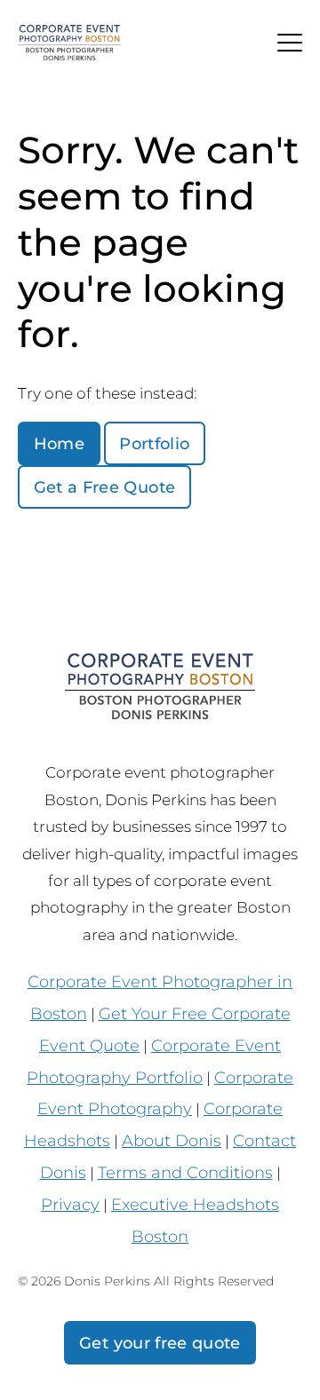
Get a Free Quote (105, 487)
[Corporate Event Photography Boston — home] (69, 43)
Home (59, 443)
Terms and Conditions (185, 1172)
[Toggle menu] (289, 42)
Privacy (70, 1204)
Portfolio (154, 443)
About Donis (171, 1140)
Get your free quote (160, 1342)
